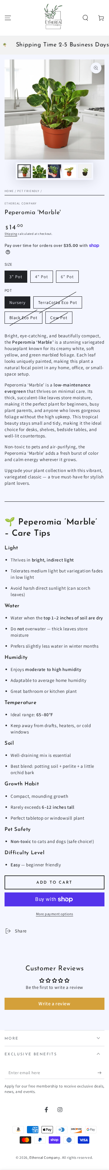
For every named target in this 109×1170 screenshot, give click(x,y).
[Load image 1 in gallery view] (24, 171)
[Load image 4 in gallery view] (69, 171)
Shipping (11, 234)
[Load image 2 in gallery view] (39, 171)
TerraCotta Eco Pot (57, 302)
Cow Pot (59, 317)
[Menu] (8, 18)
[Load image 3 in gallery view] (54, 171)
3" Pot (15, 276)
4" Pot (41, 276)
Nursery (17, 302)
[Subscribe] (100, 1073)
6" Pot (67, 276)
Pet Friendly (28, 191)
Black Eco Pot (23, 317)
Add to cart (54, 883)
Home (9, 191)
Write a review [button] (54, 1003)
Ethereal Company (21, 203)
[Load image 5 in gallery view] (84, 171)
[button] (85, 18)
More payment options (54, 914)
